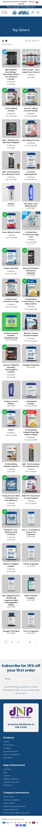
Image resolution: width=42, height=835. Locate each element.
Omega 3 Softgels (11, 631)
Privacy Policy (9, 803)
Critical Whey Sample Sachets (11, 465)
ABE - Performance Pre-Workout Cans (11, 173)
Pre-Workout (8, 745)
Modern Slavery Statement (14, 806)
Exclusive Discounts (11, 782)
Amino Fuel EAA (11, 268)
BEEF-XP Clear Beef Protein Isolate (31, 497)
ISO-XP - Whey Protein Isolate (31, 109)
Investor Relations (10, 810)
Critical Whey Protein (11, 109)
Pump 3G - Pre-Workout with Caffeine (11, 532)
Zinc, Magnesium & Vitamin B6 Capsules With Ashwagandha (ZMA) (11, 600)
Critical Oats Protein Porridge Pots (31, 234)
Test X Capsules (31, 631)
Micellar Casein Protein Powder (31, 334)
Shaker (11, 204)
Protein (6, 742)
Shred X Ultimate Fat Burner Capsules (31, 270)
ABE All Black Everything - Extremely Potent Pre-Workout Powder (11, 74)
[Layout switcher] (3, 41)
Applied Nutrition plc (16, 819)
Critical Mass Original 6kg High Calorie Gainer (31, 432)
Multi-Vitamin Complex (31, 597)
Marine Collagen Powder (11, 565)
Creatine (7, 748)
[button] (5, 12)
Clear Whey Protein (11, 232)
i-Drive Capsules (31, 564)
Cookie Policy (9, 797)
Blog (5, 772)
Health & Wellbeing (11, 754)
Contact (6, 776)
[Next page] (36, 642)
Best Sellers (8, 758)
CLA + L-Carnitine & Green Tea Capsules (31, 532)
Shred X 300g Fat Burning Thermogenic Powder (11, 368)
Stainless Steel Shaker (11, 402)
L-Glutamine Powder (31, 402)
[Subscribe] (36, 679)
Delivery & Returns (11, 779)
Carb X (11, 430)
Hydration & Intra (10, 751)
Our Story (7, 769)
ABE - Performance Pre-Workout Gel (31, 465)
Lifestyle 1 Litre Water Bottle (31, 205)
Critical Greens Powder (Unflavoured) (11, 335)
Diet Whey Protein (31, 140)
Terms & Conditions (11, 800)
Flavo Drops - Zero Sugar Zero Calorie (31, 71)
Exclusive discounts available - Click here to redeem (21, 3)
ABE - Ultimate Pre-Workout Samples (11, 141)
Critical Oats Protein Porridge (11, 300)
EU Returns (7, 785)
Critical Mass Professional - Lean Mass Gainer (31, 301)
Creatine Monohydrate (31, 173)
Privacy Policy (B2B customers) (16, 813)
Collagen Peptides (31, 365)
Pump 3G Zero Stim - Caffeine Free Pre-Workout (11, 498)
